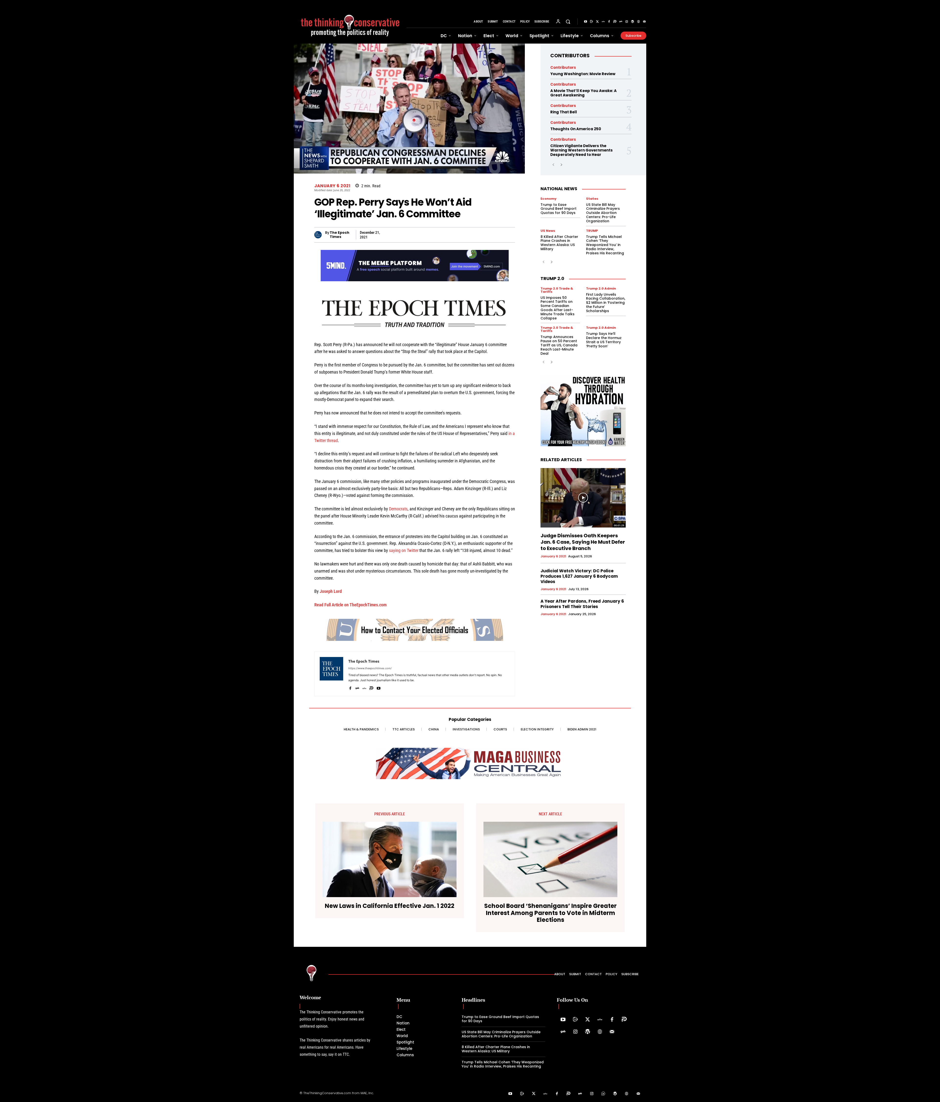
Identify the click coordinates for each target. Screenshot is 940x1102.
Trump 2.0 (552, 278)
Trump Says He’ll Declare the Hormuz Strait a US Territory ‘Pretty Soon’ (604, 339)
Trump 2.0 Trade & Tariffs (556, 290)
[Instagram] (627, 22)
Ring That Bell (563, 112)
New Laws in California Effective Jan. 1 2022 (389, 906)
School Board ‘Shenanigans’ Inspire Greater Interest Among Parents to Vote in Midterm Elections (550, 913)
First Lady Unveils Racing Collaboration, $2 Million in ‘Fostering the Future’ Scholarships (605, 302)
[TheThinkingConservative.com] (350, 22)
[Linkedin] (453, 235)
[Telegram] (431, 235)
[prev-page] (553, 165)
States (592, 198)
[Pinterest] (442, 235)
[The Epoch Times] (319, 234)
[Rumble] (591, 22)
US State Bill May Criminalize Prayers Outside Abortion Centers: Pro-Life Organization (603, 212)
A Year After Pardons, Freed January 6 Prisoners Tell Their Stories (582, 604)
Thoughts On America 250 (575, 128)
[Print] (498, 235)
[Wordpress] (632, 22)
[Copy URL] (476, 235)
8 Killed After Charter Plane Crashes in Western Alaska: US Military (559, 242)
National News (558, 189)
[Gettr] (603, 22)
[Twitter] (597, 22)
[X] (386, 235)
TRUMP (592, 230)
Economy (548, 198)
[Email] (487, 235)
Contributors (570, 55)
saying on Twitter (403, 550)
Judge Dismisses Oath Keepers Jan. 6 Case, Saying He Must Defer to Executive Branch (582, 542)
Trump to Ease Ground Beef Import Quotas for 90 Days (558, 208)
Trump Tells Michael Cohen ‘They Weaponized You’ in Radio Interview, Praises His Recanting (605, 245)
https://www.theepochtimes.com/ (370, 668)
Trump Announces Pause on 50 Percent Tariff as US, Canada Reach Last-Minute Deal (558, 345)
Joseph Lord (331, 591)
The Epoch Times (339, 235)
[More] (510, 235)
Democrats (398, 508)
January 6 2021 (332, 186)
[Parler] (615, 22)
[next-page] (561, 165)
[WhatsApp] (419, 235)
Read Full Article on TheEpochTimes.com (350, 604)
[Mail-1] (644, 22)
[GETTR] (364, 687)
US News (547, 230)
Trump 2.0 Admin (601, 288)
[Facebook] (609, 22)
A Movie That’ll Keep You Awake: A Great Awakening (583, 93)
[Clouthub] (603, 1094)
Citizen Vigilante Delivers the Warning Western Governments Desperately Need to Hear (581, 150)
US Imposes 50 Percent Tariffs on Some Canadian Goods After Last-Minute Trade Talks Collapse (557, 308)
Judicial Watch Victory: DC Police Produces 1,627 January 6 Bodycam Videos (579, 576)
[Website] (638, 22)
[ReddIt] (465, 235)
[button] (568, 21)
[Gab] (621, 22)
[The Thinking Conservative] (312, 972)
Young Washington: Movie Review (582, 73)
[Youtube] (585, 22)
